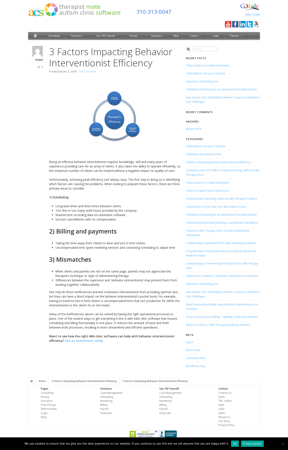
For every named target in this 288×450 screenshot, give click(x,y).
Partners (234, 35)
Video (221, 413)
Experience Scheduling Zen (202, 81)
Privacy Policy (226, 425)
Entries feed (193, 350)
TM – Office (225, 401)
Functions (76, 35)
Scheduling (106, 397)
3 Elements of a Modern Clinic (203, 154)
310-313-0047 (153, 11)
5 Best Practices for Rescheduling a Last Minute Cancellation (222, 222)
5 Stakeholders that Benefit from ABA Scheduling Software (221, 243)
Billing (103, 405)
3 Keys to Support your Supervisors (207, 190)
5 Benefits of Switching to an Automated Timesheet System (221, 89)
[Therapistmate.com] (35, 35)
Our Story (224, 421)
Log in (189, 342)
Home (42, 381)
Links (221, 409)
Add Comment (87, 71)
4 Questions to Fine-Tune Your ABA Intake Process (216, 206)
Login (216, 35)
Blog (175, 35)
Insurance (157, 35)
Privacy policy (252, 443)
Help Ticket (252, 14)
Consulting (54, 35)
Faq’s (221, 397)
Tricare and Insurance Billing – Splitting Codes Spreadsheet (221, 316)
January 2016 (193, 128)
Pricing (133, 35)
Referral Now (49, 409)
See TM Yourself (105, 35)
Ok (235, 443)
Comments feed (195, 358)
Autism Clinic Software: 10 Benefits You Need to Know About (222, 276)
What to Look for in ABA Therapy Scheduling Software (218, 324)
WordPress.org (195, 366)
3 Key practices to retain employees (207, 65)
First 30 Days (48, 405)
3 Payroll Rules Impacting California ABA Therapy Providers (221, 198)
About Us (224, 417)
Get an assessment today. (84, 341)
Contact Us (224, 393)
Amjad (39, 59)
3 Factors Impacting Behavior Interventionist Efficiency (218, 162)
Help (221, 405)
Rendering (106, 401)
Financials (106, 413)
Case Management (111, 393)
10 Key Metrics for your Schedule (205, 73)
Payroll (104, 409)
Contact (193, 35)
